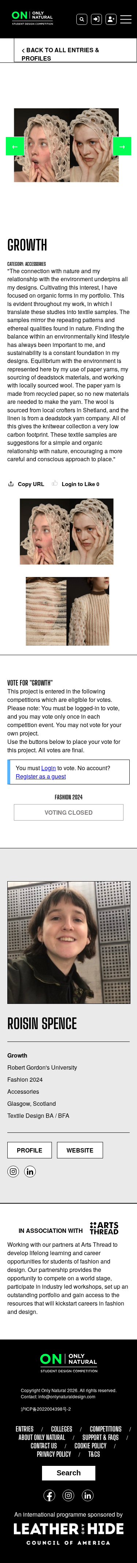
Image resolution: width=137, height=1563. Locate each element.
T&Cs (94, 1454)
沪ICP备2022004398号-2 (46, 1409)
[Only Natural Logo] (29, 19)
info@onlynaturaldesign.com (66, 1396)
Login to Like (79, 484)
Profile (29, 1150)
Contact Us (44, 1446)
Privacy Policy (54, 1454)
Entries (25, 1429)
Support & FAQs (101, 1437)
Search (69, 1473)
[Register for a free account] (111, 19)
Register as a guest (41, 776)
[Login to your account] (96, 19)
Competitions (106, 1429)
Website (80, 1150)
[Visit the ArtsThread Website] (101, 1228)
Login (48, 768)
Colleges (61, 1429)
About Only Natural (42, 1437)
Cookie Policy (90, 1446)
